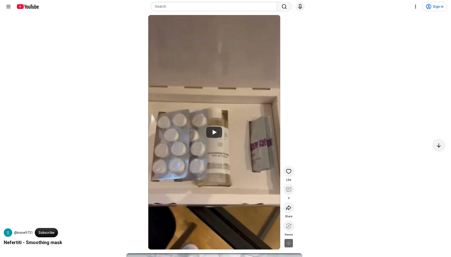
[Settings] (415, 6)
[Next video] (438, 145)
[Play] (214, 132)
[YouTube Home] (27, 6)
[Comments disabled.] (288, 189)
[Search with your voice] (300, 6)
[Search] (284, 6)
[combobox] (215, 6)
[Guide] (8, 6)
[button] (8, 232)
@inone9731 (23, 232)
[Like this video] (288, 171)
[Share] (288, 207)
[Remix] (288, 226)
